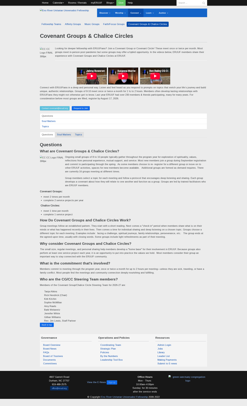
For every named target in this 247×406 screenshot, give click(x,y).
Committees (50, 363)
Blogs (109, 2)
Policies (104, 352)
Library (161, 352)
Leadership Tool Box (111, 359)
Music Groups (92, 24)
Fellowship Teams (51, 24)
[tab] (47, 134)
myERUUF (96, 2)
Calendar (57, 2)
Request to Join (81, 108)
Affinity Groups (73, 24)
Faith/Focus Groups (114, 24)
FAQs (46, 352)
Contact (55, 108)
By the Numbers (109, 356)
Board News (49, 348)
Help (130, 2)
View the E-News (96, 382)
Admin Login (164, 345)
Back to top (47, 325)
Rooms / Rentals (77, 2)
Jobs (160, 348)
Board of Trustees (53, 356)
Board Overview (51, 345)
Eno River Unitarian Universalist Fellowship (124, 397)
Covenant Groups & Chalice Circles (147, 24)
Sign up (111, 382)
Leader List (164, 356)
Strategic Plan (108, 348)
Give (121, 2)
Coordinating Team (110, 345)
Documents (49, 359)
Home (45, 2)
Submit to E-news (167, 363)
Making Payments (167, 359)
